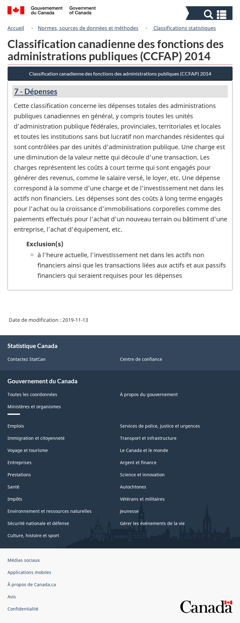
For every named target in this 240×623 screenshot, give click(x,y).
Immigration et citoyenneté (36, 438)
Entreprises (20, 462)
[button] (209, 14)
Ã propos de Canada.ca (32, 584)
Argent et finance (138, 462)
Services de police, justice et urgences (160, 426)
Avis (12, 597)
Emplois (16, 426)
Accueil (16, 28)
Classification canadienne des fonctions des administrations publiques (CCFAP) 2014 (120, 73)
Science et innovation (142, 475)
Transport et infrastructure (148, 438)
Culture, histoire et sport (33, 535)
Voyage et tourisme (28, 450)
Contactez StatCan (27, 359)
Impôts (15, 499)
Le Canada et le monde (144, 450)
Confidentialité (23, 609)
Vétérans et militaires (142, 499)
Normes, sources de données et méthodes (88, 28)
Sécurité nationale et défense (38, 523)
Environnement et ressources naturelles (50, 511)
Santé (13, 487)
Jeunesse (129, 511)
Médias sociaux (24, 560)
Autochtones (133, 487)
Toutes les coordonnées (32, 394)
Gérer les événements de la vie (152, 523)
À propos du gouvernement (149, 394)
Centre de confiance (141, 359)
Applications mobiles (29, 572)
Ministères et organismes (34, 407)
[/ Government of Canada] (52, 11)
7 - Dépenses (35, 91)
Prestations (19, 475)
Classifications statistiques (184, 28)
